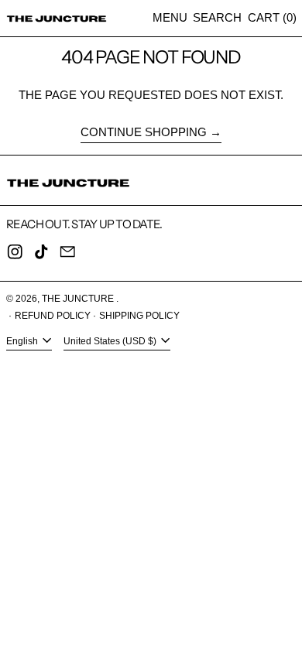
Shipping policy (139, 315)
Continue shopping (144, 131)
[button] (217, 18)
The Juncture (79, 298)
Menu (170, 17)
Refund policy (53, 315)
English (23, 341)
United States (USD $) (111, 341)
